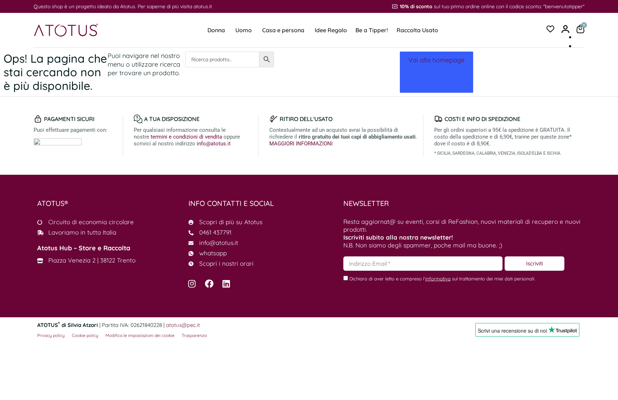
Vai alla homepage (436, 60)
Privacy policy (51, 335)
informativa (438, 278)
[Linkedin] (226, 283)
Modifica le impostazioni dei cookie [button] (140, 335)
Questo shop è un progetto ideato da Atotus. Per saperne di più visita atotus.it (123, 6)
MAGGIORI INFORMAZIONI (301, 143)
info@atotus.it (214, 143)
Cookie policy (85, 335)
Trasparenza (194, 335)
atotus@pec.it (183, 325)
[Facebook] (209, 283)
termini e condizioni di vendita (186, 137)
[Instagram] (192, 283)
